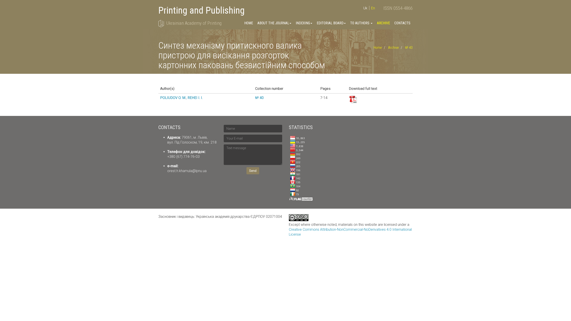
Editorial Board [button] (330, 23)
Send (253, 171)
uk (365, 8)
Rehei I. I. (195, 98)
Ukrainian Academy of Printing (193, 23)
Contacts (402, 23)
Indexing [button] (303, 23)
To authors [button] (360, 23)
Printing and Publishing (201, 10)
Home (248, 23)
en (373, 8)
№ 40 (409, 47)
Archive (383, 23)
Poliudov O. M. (173, 98)
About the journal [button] (273, 23)
